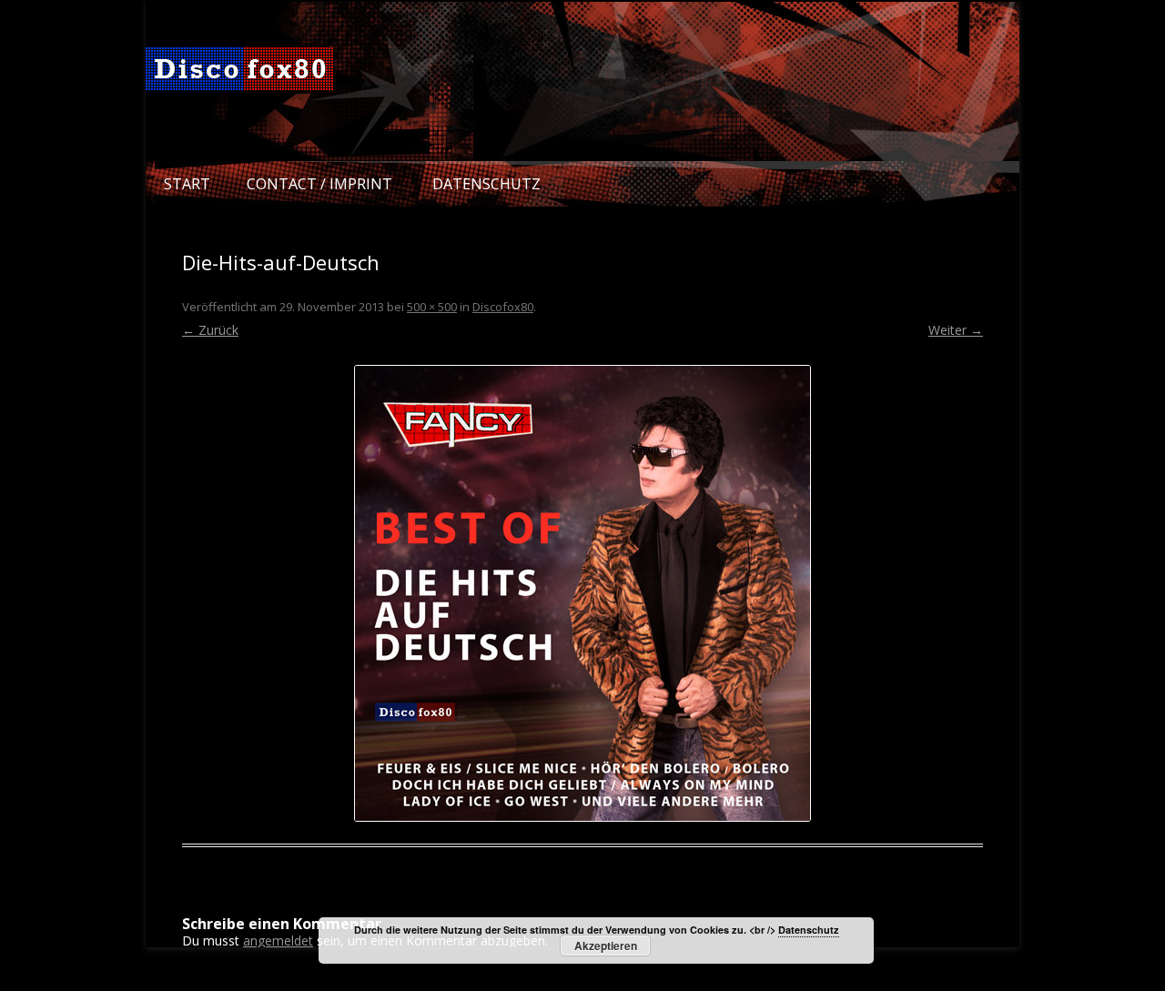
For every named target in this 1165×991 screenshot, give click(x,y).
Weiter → (955, 330)
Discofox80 (502, 306)
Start (187, 184)
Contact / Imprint (319, 184)
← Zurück (210, 330)
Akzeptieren (605, 945)
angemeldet (278, 940)
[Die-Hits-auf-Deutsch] (582, 593)
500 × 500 (432, 306)
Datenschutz (486, 184)
